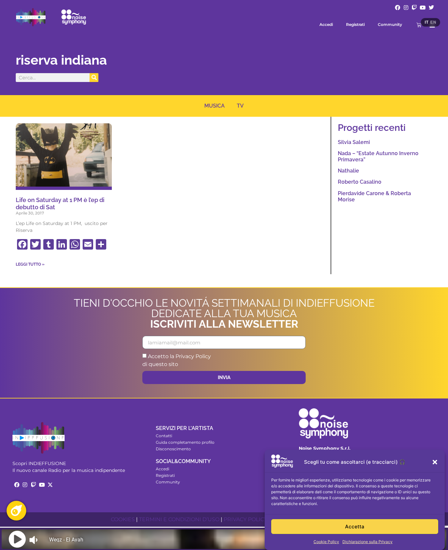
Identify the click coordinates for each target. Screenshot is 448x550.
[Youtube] (422, 7)
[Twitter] (431, 7)
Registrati (355, 24)
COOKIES (123, 519)
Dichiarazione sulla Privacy (367, 541)
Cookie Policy (326, 541)
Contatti (164, 435)
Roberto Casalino (359, 182)
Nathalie (348, 171)
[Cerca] (94, 77)
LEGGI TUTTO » (30, 264)
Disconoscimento (173, 448)
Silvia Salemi (354, 142)
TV (240, 106)
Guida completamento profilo (185, 442)
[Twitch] (414, 7)
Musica (214, 106)
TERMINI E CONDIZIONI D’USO (179, 519)
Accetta (354, 526)
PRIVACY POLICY (245, 519)
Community (390, 24)
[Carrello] (419, 24)
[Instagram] (406, 7)
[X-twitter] (50, 484)
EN (433, 22)
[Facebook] (397, 7)
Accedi (326, 24)
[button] (435, 462)
